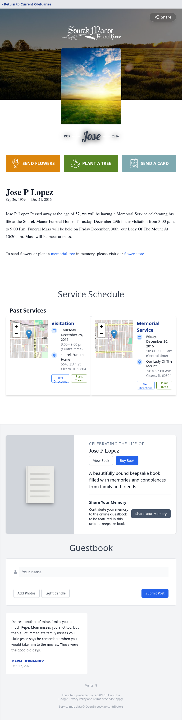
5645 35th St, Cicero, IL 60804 (73, 366)
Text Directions (60, 379)
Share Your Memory (151, 513)
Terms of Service (104, 699)
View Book (101, 460)
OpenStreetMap (96, 707)
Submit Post (155, 593)
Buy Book (127, 460)
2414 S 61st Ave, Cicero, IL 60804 (159, 373)
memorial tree (63, 253)
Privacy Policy (77, 699)
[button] (29, 334)
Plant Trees (79, 378)
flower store (134, 253)
